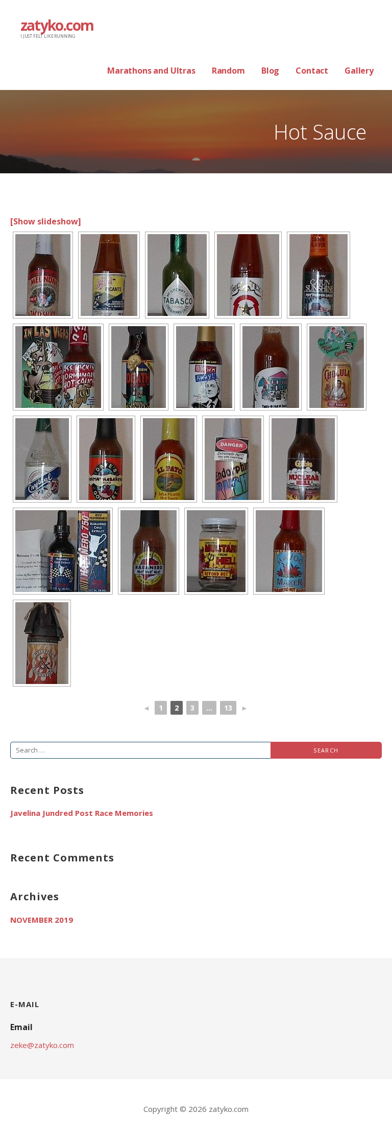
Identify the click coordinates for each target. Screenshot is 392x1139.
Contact (312, 70)
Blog (270, 70)
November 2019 (41, 920)
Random (228, 70)
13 (228, 708)
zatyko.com (56, 25)
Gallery (359, 70)
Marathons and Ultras (151, 70)
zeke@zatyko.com (42, 1045)
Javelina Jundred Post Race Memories (81, 813)
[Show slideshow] (45, 221)
